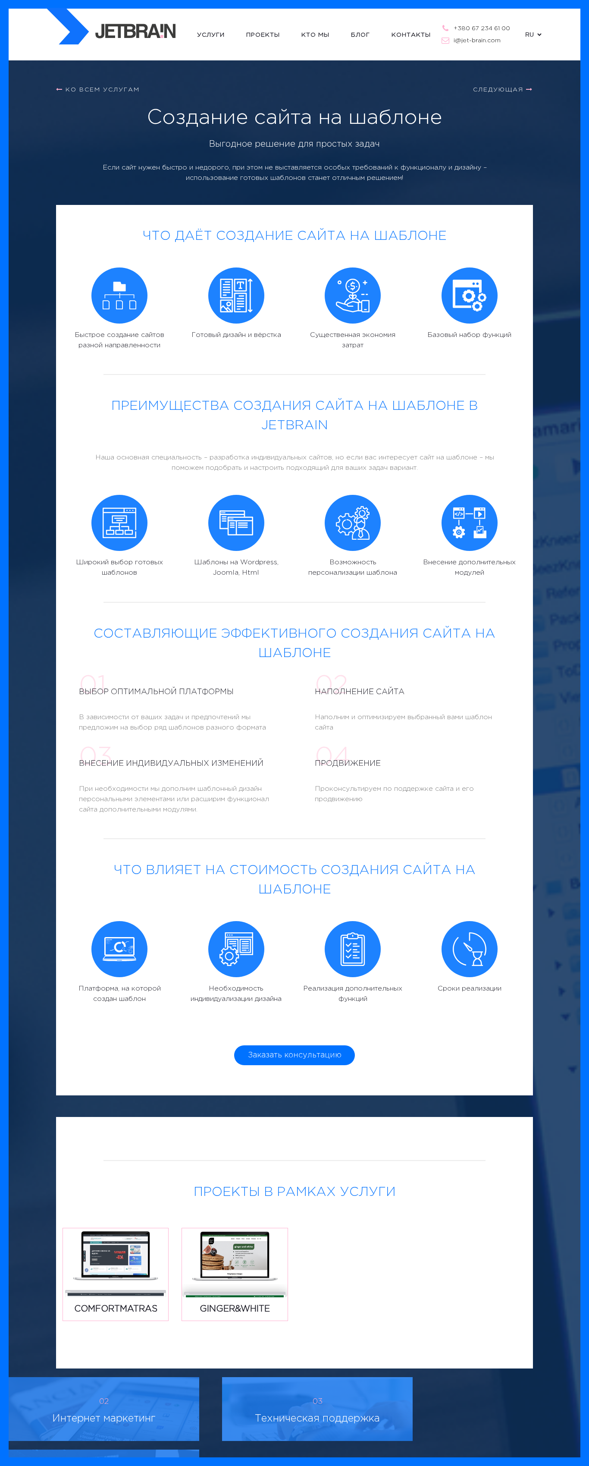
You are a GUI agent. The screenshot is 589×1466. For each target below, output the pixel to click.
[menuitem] (221, 34)
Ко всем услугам (101, 89)
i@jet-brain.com (477, 40)
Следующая (499, 89)
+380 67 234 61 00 (482, 28)
